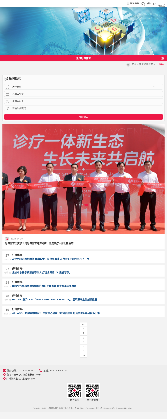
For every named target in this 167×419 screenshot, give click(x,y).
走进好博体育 (146, 64)
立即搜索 (83, 117)
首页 (134, 64)
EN (154, 4)
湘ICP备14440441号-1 (106, 408)
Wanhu (131, 408)
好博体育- (50, 257)
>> (83, 355)
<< (83, 324)
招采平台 (134, 3)
